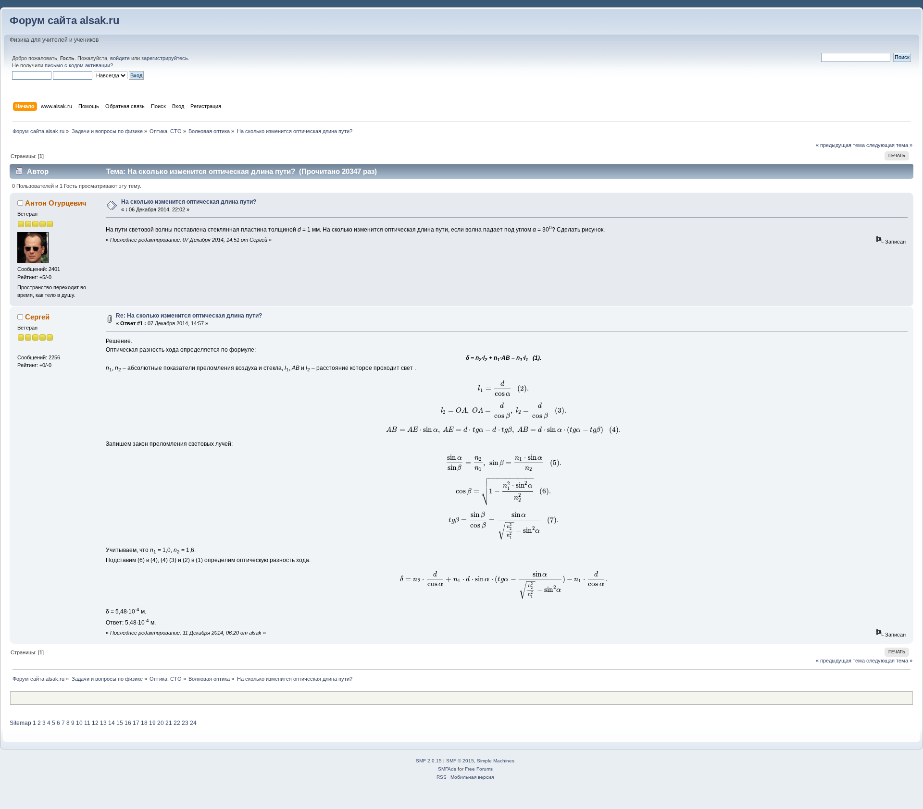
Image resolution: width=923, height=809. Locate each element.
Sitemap (20, 723)
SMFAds (447, 769)
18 (144, 723)
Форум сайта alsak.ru (64, 20)
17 (136, 723)
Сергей (37, 317)
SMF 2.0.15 (429, 760)
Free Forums (479, 769)
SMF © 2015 (460, 760)
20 (160, 723)
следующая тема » (889, 145)
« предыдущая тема (840, 145)
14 (111, 723)
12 (95, 723)
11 (87, 723)
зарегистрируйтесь (164, 58)
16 (128, 723)
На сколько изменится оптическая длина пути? (188, 201)
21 (168, 723)
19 (152, 723)
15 (119, 723)
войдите (120, 58)
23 (185, 723)
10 (79, 723)
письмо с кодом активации (77, 65)
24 (193, 723)
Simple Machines (495, 760)
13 (103, 723)
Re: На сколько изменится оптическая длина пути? (189, 315)
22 (177, 723)
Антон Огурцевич (56, 203)
